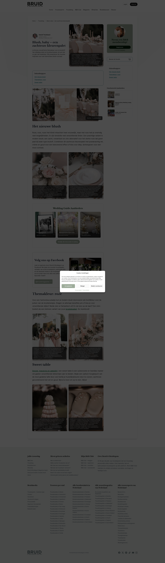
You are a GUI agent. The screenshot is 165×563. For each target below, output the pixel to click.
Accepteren (68, 286)
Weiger (82, 286)
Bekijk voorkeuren (96, 286)
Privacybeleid (78, 290)
